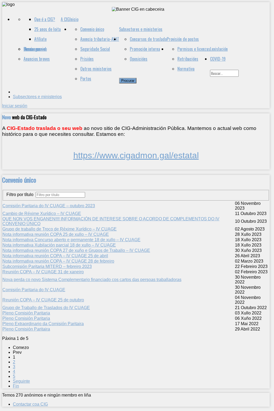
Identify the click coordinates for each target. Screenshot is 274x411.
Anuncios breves (37, 59)
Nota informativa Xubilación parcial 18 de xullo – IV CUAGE (59, 245)
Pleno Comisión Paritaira (26, 329)
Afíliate (40, 39)
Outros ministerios (96, 69)
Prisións (87, 59)
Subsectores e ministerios (140, 29)
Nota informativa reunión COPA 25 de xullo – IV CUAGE (55, 234)
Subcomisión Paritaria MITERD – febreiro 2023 (47, 266)
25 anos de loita (47, 29)
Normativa (186, 69)
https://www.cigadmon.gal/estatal (136, 155)
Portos (85, 78)
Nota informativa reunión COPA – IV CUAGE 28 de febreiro (58, 261)
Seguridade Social (95, 49)
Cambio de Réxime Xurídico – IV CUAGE (41, 213)
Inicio (74, 19)
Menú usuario (34, 49)
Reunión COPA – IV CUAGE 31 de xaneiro (43, 272)
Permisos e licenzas (193, 49)
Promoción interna (145, 49)
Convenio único (92, 29)
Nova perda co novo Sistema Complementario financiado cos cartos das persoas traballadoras (91, 279)
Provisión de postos (183, 39)
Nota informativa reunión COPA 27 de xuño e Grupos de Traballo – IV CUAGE (76, 250)
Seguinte (21, 381)
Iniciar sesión (14, 105)
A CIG (65, 19)
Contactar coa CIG (30, 404)
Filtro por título (21, 194)
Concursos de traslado (148, 39)
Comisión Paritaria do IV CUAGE (33, 289)
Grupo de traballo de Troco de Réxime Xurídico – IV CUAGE (59, 229)
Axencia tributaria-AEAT (99, 39)
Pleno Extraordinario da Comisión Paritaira (43, 323)
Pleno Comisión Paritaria (26, 313)
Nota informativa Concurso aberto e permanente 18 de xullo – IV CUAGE (71, 239)
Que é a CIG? (44, 19)
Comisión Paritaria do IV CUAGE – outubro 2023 (48, 205)
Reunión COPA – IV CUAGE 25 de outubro (43, 300)
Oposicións (138, 59)
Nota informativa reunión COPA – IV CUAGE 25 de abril (55, 255)
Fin (16, 386)
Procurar (127, 81)
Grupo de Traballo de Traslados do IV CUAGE (46, 307)
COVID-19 (218, 59)
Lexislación (219, 49)
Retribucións (187, 59)
